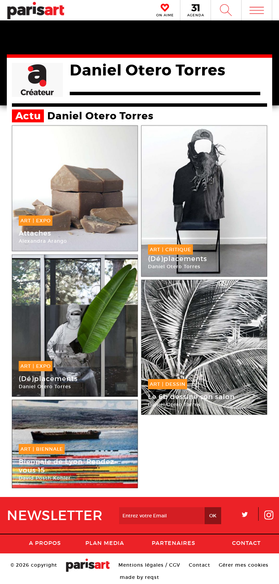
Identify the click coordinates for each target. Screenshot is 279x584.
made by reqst (139, 577)
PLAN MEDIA (104, 542)
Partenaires (173, 542)
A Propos (45, 542)
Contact (246, 542)
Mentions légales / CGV (149, 565)
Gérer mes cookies (243, 565)
